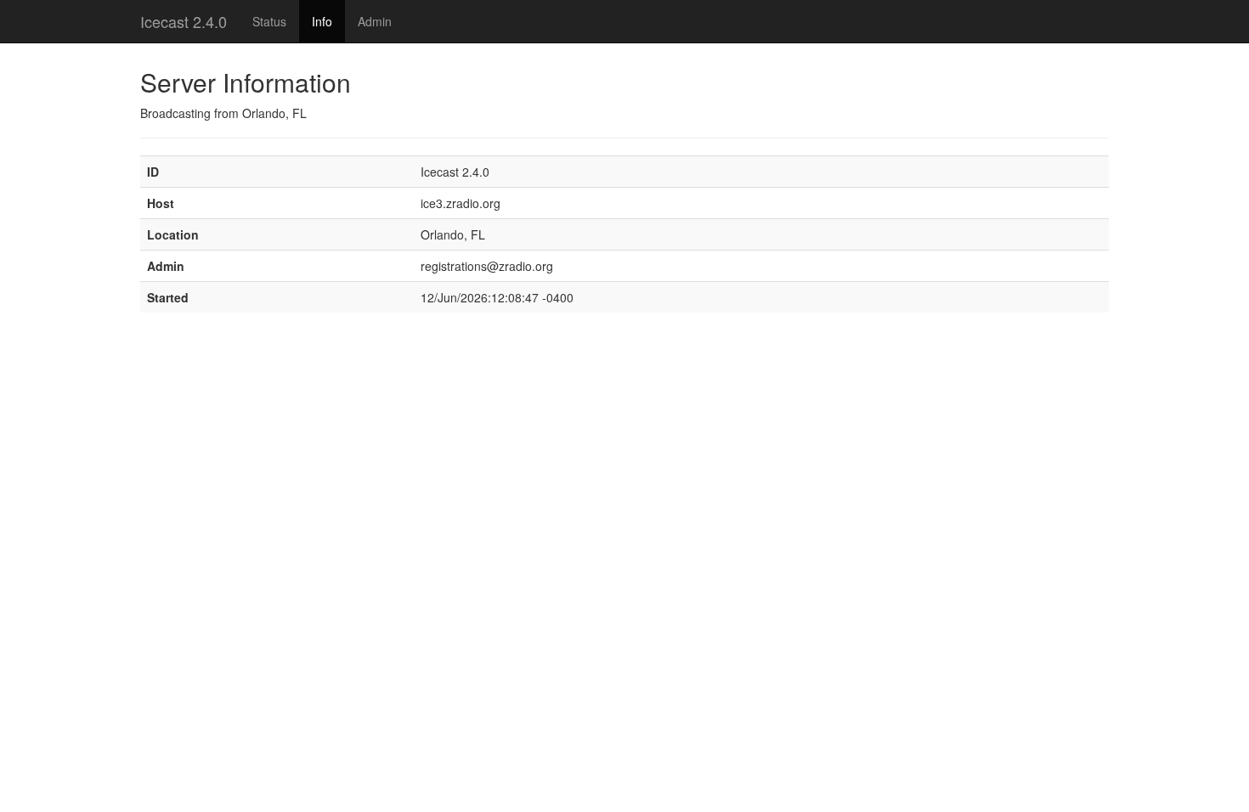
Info (322, 21)
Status (269, 21)
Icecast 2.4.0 (183, 21)
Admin (375, 21)
